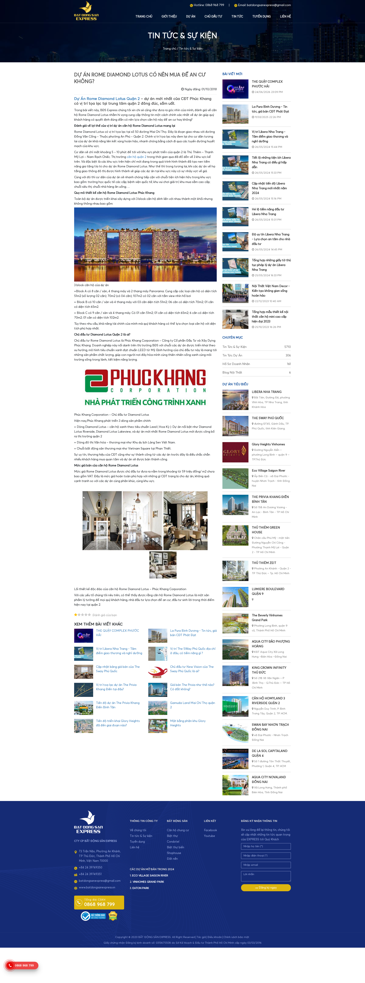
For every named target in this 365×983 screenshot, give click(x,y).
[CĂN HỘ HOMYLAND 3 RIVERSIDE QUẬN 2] (235, 706)
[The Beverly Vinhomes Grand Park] (235, 623)
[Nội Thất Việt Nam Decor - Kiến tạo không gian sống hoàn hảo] (235, 293)
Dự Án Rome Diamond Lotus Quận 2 (107, 99)
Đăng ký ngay (267, 887)
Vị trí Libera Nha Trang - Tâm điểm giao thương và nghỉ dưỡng (270, 136)
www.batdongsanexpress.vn (97, 887)
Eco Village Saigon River (268, 470)
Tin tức (237, 16)
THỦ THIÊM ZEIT (264, 562)
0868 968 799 (214, 5)
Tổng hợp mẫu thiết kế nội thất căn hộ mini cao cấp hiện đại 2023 (270, 316)
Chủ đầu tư (213, 16)
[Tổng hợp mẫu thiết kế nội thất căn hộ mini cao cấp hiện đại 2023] (235, 319)
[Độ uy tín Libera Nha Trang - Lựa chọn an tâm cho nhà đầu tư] (235, 241)
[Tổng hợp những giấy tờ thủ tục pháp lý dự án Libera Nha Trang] (235, 267)
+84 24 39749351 (90, 874)
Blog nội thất (256, 372)
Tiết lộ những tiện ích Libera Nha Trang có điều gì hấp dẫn (271, 162)
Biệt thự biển (175, 847)
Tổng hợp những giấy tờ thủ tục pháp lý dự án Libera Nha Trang (271, 265)
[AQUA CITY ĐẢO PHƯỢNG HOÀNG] (235, 649)
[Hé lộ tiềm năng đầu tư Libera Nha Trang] (235, 216)
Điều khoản (215, 937)
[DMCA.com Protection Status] (113, 915)
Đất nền (172, 858)
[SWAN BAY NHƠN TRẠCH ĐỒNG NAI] (235, 733)
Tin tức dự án (256, 355)
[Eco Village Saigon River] (235, 478)
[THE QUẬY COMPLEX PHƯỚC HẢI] (235, 89)
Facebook (210, 830)
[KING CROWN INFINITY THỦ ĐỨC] (235, 676)
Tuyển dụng (261, 16)
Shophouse (174, 853)
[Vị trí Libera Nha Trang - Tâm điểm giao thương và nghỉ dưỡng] (235, 139)
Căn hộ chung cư (178, 830)
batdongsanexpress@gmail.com (269, 5)
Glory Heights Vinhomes (268, 444)
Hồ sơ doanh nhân (256, 364)
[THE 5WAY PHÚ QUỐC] (235, 426)
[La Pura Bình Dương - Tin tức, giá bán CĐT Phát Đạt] (235, 114)
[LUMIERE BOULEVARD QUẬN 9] (235, 597)
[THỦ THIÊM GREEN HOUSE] (235, 535)
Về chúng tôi (138, 830)
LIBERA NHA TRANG (267, 391)
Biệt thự (172, 836)
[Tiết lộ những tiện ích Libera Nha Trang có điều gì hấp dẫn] (235, 165)
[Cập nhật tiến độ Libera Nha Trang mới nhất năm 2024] (235, 190)
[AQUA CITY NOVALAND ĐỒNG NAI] (235, 785)
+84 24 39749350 (90, 867)
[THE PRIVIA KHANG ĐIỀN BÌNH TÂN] (235, 505)
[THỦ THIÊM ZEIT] (235, 571)
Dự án (190, 16)
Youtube (209, 836)
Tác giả (201, 937)
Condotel (173, 841)
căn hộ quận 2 (136, 156)
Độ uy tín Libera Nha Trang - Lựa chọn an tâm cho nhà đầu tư (271, 239)
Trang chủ (144, 16)
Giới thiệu (169, 16)
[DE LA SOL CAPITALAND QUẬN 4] (235, 759)
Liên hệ (285, 16)
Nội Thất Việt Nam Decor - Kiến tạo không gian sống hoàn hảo (271, 291)
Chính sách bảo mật (236, 937)
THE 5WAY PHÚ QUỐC (268, 418)
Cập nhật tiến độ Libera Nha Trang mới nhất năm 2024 (269, 188)
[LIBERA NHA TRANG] (235, 400)
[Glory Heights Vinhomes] (235, 452)
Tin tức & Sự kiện (190, 48)
